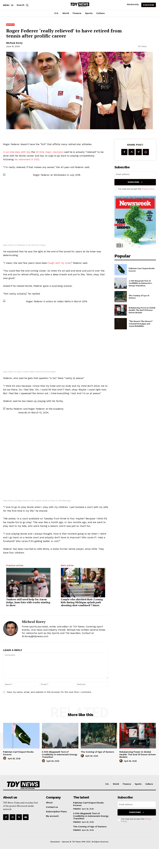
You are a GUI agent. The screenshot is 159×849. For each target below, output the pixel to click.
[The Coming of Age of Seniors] (120, 296)
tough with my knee (59, 263)
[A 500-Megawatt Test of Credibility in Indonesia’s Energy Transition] (120, 283)
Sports (10, 25)
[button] (23, 5)
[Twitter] (131, 152)
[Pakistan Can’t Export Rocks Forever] (120, 269)
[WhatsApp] (146, 152)
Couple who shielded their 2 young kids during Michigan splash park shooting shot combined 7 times (82, 602)
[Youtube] (25, 817)
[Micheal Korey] (10, 629)
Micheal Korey (14, 43)
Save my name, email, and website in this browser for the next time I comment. (49, 692)
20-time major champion (50, 152)
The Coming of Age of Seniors (139, 296)
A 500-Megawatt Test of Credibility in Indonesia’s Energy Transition (140, 283)
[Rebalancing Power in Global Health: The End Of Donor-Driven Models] (120, 310)
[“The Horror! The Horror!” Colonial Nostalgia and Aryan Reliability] (120, 323)
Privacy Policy (148, 189)
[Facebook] (124, 152)
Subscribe (133, 182)
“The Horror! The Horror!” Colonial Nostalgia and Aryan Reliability (141, 323)
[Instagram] (12, 817)
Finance (77, 809)
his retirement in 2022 (26, 159)
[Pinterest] (139, 152)
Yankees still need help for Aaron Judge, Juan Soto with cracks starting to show (28, 602)
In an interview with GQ (16, 152)
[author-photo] (5, 758)
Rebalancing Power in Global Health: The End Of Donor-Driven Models (142, 310)
